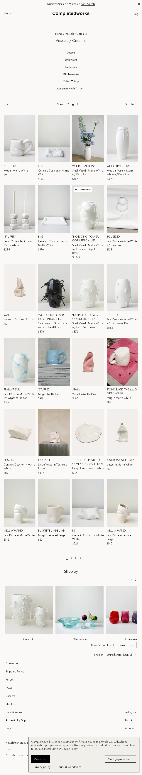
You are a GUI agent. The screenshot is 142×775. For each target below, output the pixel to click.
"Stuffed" (10, 166)
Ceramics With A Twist (71, 88)
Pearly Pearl (12, 389)
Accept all (40, 759)
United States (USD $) (119, 654)
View (60, 104)
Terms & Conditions (69, 767)
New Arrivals (88, 4)
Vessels (71, 52)
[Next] (135, 580)
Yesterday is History (120, 460)
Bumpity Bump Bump (51, 530)
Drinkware (71, 59)
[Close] (136, 678)
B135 (40, 236)
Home (58, 33)
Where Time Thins (83, 166)
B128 (41, 166)
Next (80, 557)
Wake (7, 315)
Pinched (112, 315)
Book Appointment (102, 645)
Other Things (71, 81)
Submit (131, 749)
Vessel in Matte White (120, 464)
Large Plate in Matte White (88, 468)
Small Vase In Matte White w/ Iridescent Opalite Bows (87, 249)
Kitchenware (71, 74)
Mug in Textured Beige (51, 535)
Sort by (129, 104)
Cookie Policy (69, 748)
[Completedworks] (71, 14)
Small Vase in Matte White (19, 535)
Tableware (71, 67)
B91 (74, 530)
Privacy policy (42, 767)
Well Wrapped (13, 530)
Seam (76, 389)
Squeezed (113, 236)
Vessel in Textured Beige (18, 319)
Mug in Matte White (16, 170)
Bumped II (10, 460)
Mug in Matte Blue (49, 394)
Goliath (44, 460)
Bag (136, 14)
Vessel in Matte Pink (84, 394)
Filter (7, 104)
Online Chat (127, 645)
